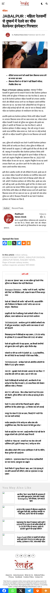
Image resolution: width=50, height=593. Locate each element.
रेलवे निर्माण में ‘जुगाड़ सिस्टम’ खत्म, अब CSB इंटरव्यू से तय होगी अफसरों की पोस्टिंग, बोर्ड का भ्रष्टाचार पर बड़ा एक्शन (24, 471)
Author (6, 208)
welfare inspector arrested (13, 265)
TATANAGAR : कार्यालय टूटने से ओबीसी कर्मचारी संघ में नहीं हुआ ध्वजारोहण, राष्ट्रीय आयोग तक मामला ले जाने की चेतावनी (25, 325)
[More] (28, 243)
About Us (9, 575)
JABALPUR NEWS (10, 260)
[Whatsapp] (9, 243)
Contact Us (39, 577)
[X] (14, 243)
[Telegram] (19, 243)
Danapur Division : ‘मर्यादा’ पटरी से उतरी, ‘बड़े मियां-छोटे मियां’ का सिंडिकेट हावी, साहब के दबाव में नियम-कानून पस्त (25, 292)
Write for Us (29, 575)
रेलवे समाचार (30, 265)
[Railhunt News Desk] (9, 222)
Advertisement (18, 575)
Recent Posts (17, 208)
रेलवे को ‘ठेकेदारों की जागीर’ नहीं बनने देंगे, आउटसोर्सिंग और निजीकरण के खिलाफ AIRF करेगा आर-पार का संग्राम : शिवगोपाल (24, 304)
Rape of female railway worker (15, 263)
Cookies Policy (28, 577)
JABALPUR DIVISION (35, 257)
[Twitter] (44, 216)
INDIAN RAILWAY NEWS (13, 257)
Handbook (18, 577)
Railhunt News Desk (21, 35)
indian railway (21, 255)
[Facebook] (41, 216)
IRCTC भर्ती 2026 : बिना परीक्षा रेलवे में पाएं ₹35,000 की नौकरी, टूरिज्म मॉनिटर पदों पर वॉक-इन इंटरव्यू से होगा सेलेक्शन (24, 395)
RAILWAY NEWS (27, 260)
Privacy (11, 577)
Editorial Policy (39, 575)
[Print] (24, 243)
